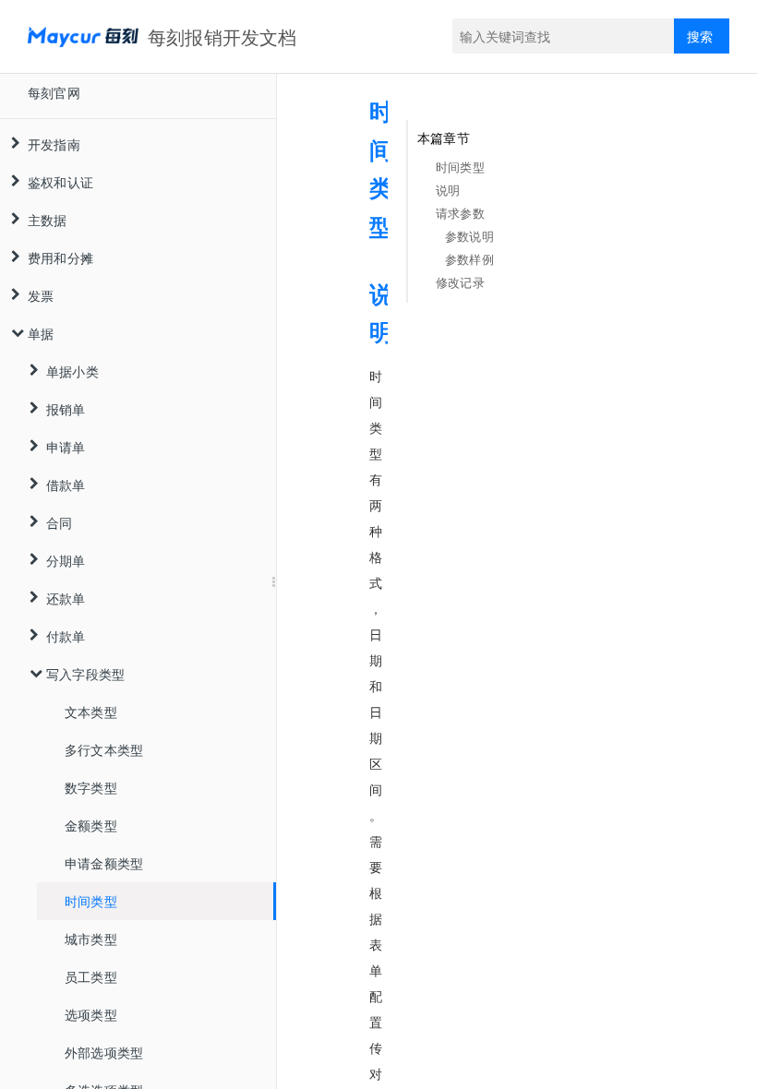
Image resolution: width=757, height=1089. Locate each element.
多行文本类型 (104, 749)
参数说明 (469, 236)
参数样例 (469, 259)
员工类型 (91, 976)
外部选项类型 (104, 1052)
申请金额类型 (104, 863)
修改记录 (460, 282)
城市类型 (91, 938)
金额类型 (91, 825)
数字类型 (91, 787)
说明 (448, 189)
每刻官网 (54, 92)
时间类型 (91, 901)
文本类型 (91, 711)
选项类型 (91, 1014)
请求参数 (460, 212)
